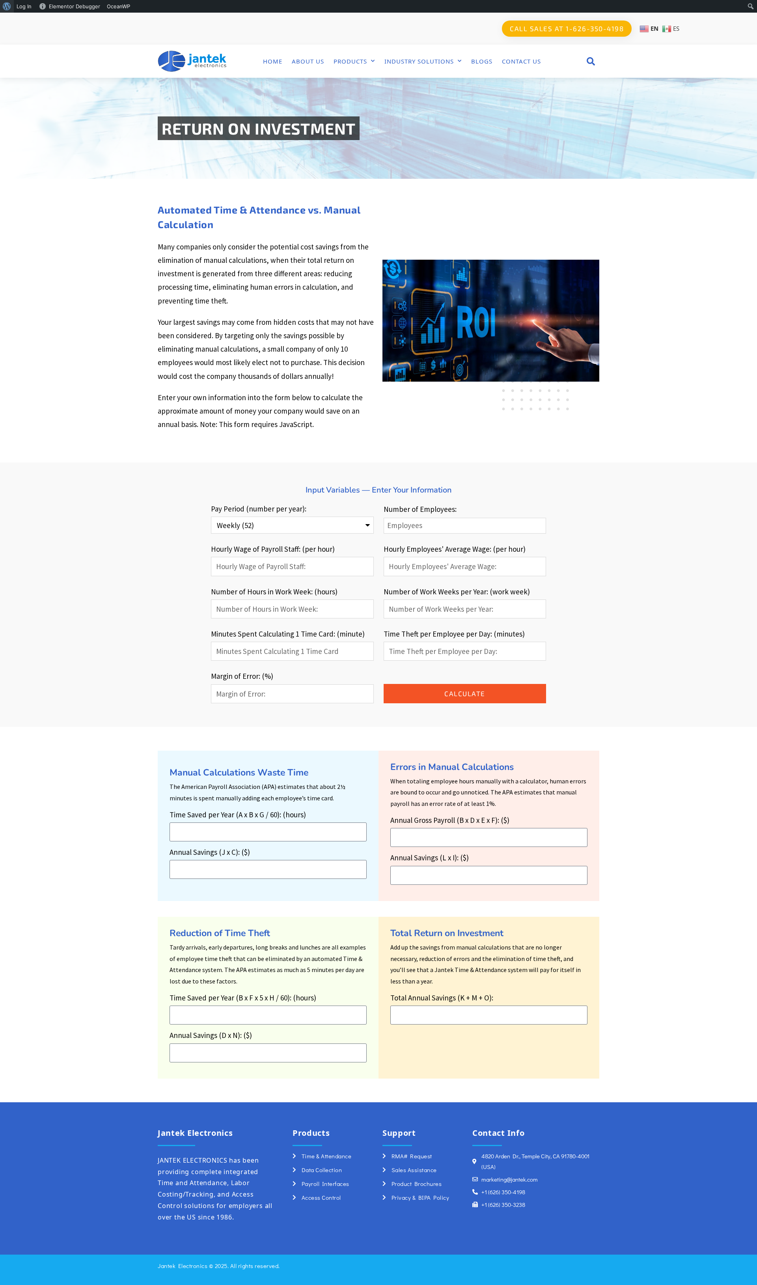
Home (272, 61)
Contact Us (521, 61)
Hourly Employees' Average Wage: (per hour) (455, 549)
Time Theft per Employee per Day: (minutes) (454, 634)
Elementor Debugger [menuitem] (74, 6)
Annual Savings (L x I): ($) (429, 857)
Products (350, 61)
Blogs (481, 61)
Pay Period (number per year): (258, 508)
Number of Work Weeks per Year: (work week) (457, 591)
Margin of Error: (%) (242, 676)
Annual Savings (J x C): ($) (210, 852)
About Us (308, 61)
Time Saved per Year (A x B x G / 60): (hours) (238, 814)
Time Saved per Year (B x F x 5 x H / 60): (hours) (243, 997)
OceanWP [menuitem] (118, 6)
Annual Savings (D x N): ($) (211, 1035)
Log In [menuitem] (24, 6)
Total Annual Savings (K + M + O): (441, 997)
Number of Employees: (420, 509)
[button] (591, 61)
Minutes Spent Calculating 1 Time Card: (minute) (288, 634)
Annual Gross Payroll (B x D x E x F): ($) (449, 820)
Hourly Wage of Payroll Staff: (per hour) (273, 549)
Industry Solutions (419, 61)
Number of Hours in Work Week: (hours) (274, 591)
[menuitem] (7, 6)
